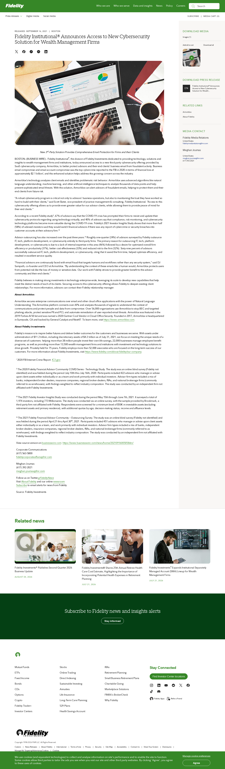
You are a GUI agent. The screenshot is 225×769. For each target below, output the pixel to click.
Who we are (103, 5)
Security (98, 747)
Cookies (56, 750)
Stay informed (112, 620)
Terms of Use (76, 747)
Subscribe (21, 485)
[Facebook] (24, 52)
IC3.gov (56, 359)
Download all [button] (208, 45)
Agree (196, 762)
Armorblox (187, 112)
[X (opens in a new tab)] (181, 685)
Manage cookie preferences (196, 756)
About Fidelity (28, 481)
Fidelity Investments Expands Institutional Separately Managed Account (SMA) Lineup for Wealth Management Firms (177, 571)
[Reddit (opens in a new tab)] (173, 685)
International (61, 747)
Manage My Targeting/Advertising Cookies (31, 750)
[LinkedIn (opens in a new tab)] (159, 685)
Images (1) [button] (187, 37)
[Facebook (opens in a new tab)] (188, 685)
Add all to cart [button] (188, 45)
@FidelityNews (46, 477)
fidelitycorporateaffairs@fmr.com (34, 457)
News (159, 5)
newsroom (59, 481)
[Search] (193, 6)
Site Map (109, 747)
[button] (211, 16)
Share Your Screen (151, 747)
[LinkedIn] (46, 52)
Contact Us (135, 747)
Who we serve (121, 5)
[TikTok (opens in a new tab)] (151, 691)
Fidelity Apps (159, 698)
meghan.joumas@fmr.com (30, 471)
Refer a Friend (176, 698)
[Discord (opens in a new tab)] (159, 691)
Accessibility (122, 747)
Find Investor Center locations (169, 676)
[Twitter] (16, 52)
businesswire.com (51, 443)
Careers (180, 5)
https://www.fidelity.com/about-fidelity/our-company (113, 351)
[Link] (31, 52)
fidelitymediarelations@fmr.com (195, 143)
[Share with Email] (38, 52)
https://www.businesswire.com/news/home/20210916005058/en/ (98, 443)
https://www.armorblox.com (118, 319)
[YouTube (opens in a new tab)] (166, 685)
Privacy (88, 747)
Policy (169, 5)
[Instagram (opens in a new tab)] (151, 685)
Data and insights (142, 5)
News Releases (31, 747)
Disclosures (166, 747)
